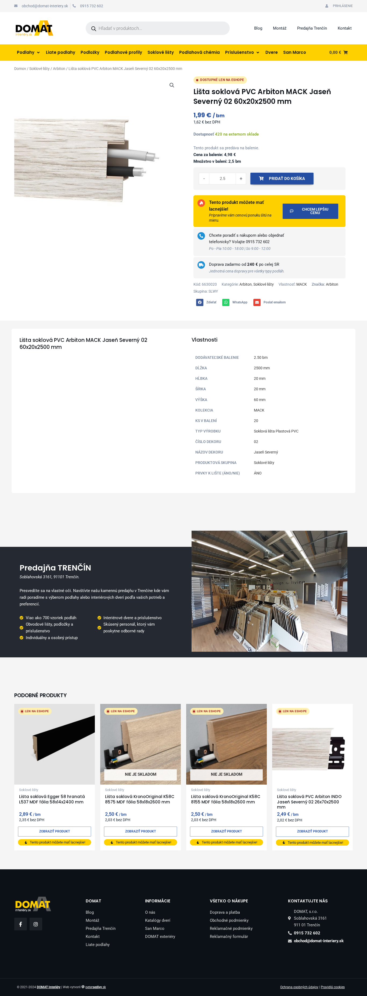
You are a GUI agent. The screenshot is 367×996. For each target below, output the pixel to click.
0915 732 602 (257, 241)
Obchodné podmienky (229, 920)
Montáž (279, 28)
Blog (258, 28)
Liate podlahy (98, 944)
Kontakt (345, 28)
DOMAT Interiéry (48, 987)
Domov (20, 68)
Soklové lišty (39, 68)
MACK (301, 284)
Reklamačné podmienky (231, 928)
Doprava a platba (225, 912)
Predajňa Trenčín (312, 28)
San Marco (154, 928)
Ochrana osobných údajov (299, 987)
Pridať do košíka (287, 178)
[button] (172, 85)
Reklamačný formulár (229, 936)
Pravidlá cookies (333, 987)
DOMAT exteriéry (160, 936)
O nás (150, 912)
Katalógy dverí (157, 920)
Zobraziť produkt (54, 831)
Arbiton (59, 68)
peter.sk (95, 987)
